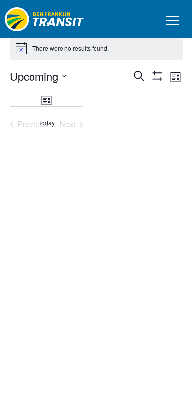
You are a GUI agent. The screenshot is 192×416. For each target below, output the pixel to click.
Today (46, 123)
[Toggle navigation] (172, 21)
